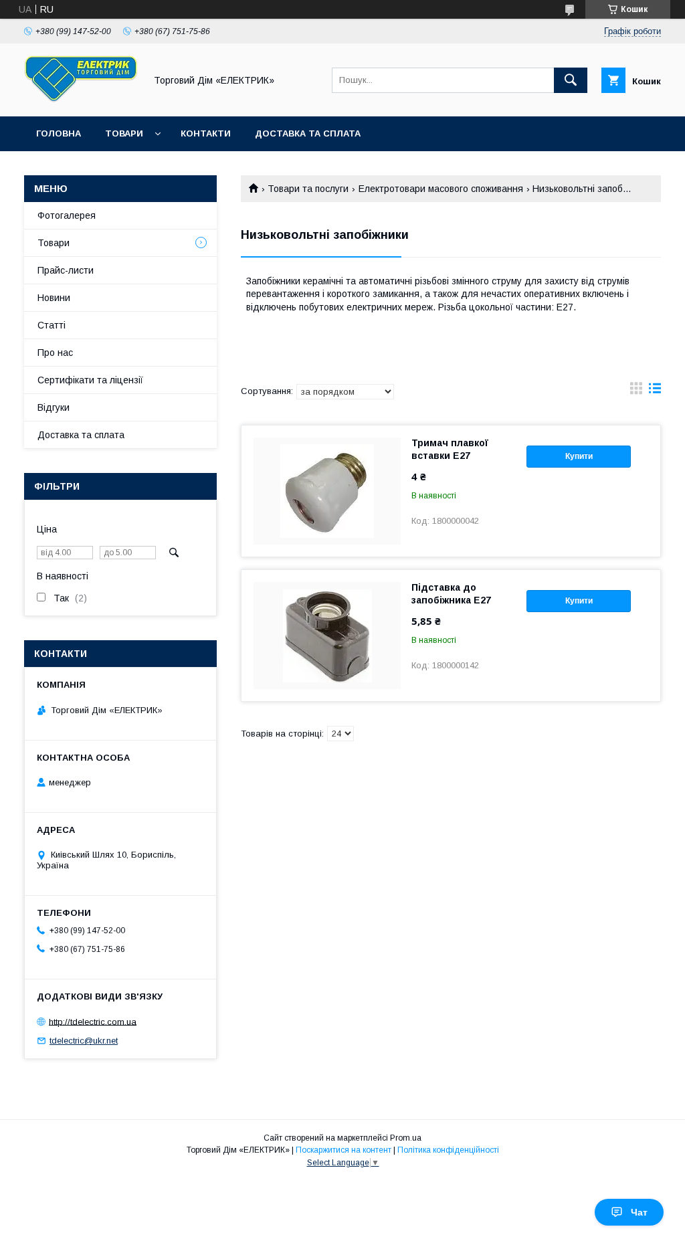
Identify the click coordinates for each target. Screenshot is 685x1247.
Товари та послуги (308, 188)
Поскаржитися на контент (343, 1150)
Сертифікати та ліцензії (90, 380)
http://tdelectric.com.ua (92, 1021)
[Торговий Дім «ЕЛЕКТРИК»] (81, 99)
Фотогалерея (66, 215)
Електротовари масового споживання (441, 188)
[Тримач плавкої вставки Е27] (327, 491)
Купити (579, 456)
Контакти (206, 133)
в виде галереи (636, 391)
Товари (124, 133)
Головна (58, 133)
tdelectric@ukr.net (84, 1041)
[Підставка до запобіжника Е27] (327, 635)
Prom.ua (405, 1138)
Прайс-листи (65, 270)
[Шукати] (570, 80)
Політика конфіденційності (448, 1150)
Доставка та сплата (308, 133)
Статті (51, 325)
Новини (53, 297)
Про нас (55, 352)
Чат (639, 1212)
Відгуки (53, 407)
